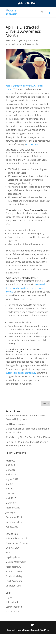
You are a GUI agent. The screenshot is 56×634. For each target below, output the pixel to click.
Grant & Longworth (17, 40)
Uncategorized (13, 585)
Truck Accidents (14, 580)
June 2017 (10, 488)
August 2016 (12, 526)
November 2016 (14, 521)
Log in (9, 597)
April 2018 (11, 474)
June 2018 (10, 464)
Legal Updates (13, 557)
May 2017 (10, 493)
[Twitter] (32, 625)
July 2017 (10, 483)
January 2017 (12, 512)
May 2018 (10, 469)
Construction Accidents (17, 543)
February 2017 (13, 507)
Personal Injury (13, 566)
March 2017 (12, 502)
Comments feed (14, 606)
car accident (32, 144)
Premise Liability (14, 571)
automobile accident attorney (21, 372)
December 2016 (14, 517)
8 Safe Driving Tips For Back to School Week (28, 437)
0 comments (32, 44)
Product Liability (14, 576)
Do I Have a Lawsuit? (16, 423)
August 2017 (12, 479)
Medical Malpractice (16, 561)
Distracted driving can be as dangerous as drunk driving (25, 288)
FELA (8, 552)
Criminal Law (12, 547)
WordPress (45, 630)
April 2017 (11, 498)
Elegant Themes (23, 630)
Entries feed (12, 602)
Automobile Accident (15, 44)
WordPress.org (13, 611)
